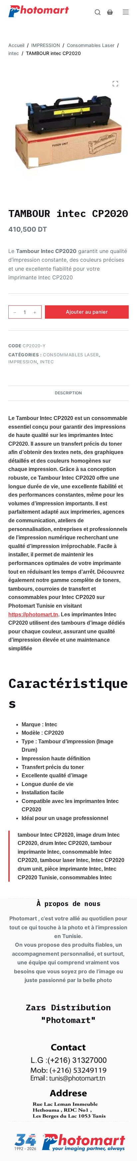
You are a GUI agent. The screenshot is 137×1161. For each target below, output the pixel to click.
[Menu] (126, 12)
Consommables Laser (71, 354)
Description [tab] (68, 392)
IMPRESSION (22, 361)
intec (47, 361)
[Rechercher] (97, 12)
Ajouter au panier (87, 312)
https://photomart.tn (33, 614)
